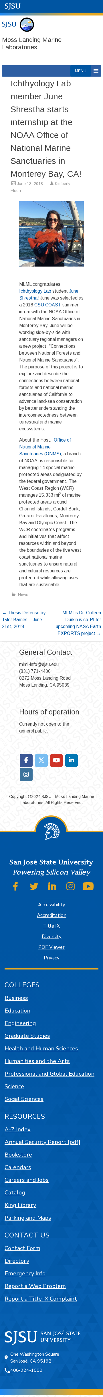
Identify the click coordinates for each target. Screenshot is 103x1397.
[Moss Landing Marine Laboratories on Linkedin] (71, 760)
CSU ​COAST (47, 304)
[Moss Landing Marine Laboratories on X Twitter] (41, 760)
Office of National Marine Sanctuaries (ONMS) (45, 447)
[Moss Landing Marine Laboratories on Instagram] (26, 774)
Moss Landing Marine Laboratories (32, 43)
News (23, 594)
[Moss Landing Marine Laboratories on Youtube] (56, 760)
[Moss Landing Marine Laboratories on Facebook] (26, 760)
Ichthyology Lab (35, 291)
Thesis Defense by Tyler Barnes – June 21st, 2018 (23, 619)
